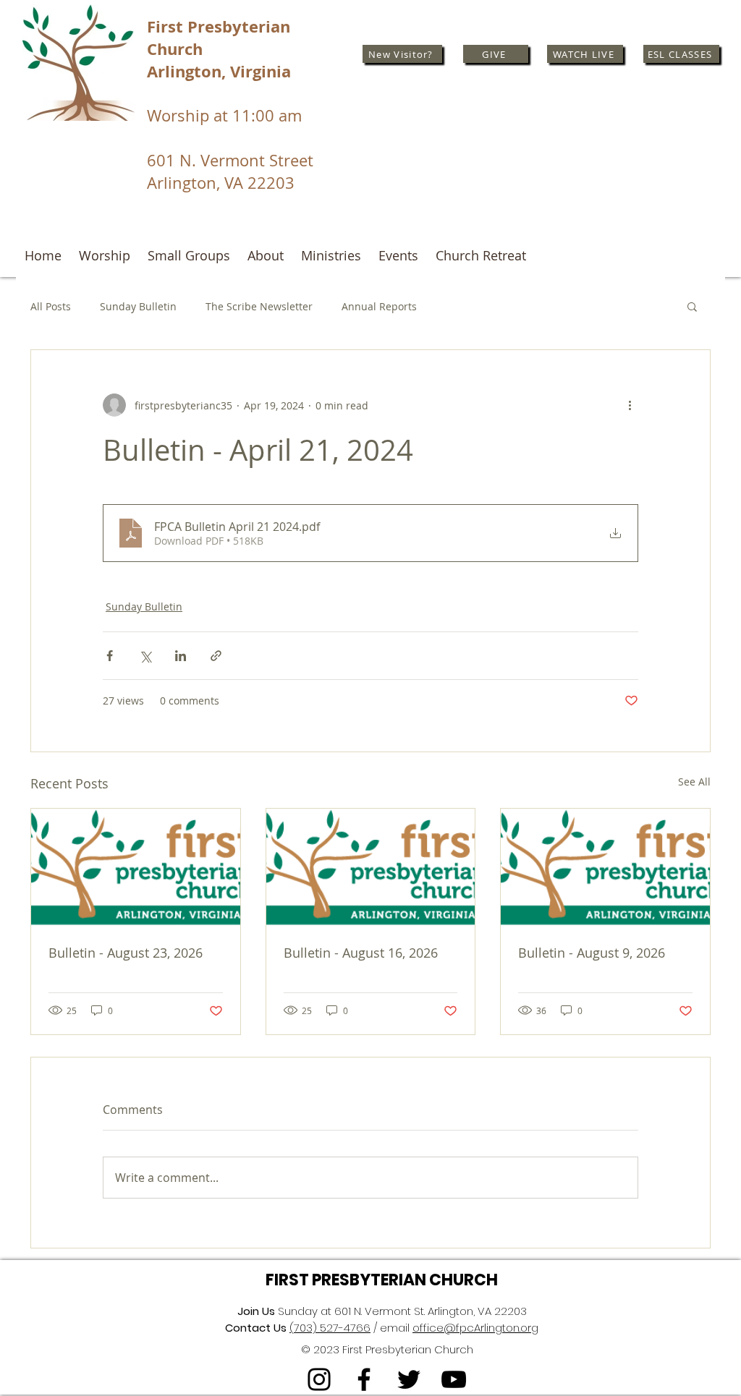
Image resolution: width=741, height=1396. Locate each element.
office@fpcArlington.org (475, 1327)
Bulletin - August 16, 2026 (361, 952)
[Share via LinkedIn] (180, 656)
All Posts (50, 306)
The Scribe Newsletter (259, 306)
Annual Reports (379, 306)
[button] (692, 306)
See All (694, 781)
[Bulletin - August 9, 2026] (605, 867)
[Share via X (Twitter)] (145, 656)
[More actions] (629, 405)
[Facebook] (364, 1379)
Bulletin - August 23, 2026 (125, 952)
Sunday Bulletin (138, 306)
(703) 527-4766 (329, 1327)
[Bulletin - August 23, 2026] (135, 867)
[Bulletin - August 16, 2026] (370, 867)
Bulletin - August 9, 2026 (591, 952)
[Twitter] (409, 1379)
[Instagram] (319, 1379)
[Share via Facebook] (110, 656)
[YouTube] (454, 1379)
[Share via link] (216, 656)
